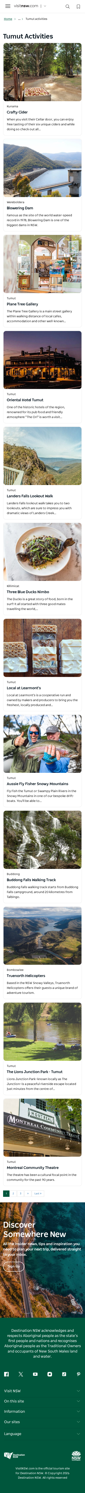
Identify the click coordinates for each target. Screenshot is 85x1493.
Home (8, 19)
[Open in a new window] (42, 72)
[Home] (26, 6)
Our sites (12, 1422)
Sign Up (14, 1266)
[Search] (67, 7)
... (19, 19)
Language (12, 1434)
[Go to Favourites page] (78, 6)
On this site (14, 1401)
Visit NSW (12, 1391)
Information (14, 1412)
